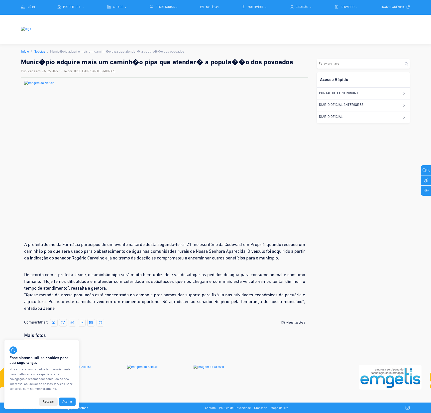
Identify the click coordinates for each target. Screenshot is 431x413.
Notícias (39, 51)
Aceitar (67, 402)
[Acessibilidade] (426, 180)
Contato (210, 408)
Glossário (260, 408)
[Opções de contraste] (426, 191)
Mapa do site (279, 408)
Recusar (48, 402)
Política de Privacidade (235, 408)
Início (25, 51)
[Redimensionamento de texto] (426, 170)
